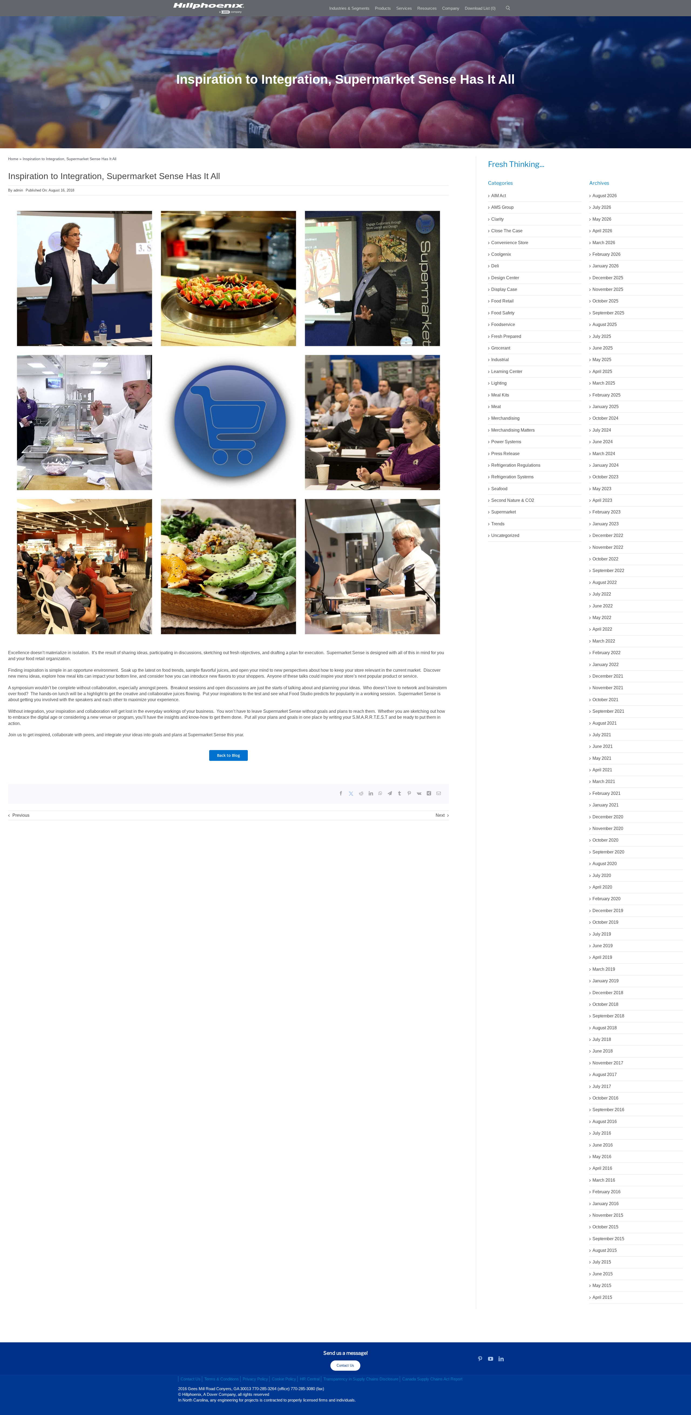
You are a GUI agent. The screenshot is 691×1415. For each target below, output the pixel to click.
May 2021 (601, 758)
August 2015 (604, 1250)
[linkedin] (501, 1358)
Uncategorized (505, 535)
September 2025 (608, 313)
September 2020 (608, 852)
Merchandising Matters (513, 430)
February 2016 (606, 1191)
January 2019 (605, 981)
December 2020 (607, 817)
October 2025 (605, 301)
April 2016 (602, 1168)
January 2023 (605, 524)
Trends (497, 524)
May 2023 (601, 488)
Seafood (499, 488)
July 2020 (601, 875)
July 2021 (601, 734)
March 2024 (603, 453)
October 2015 (605, 1227)
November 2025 (607, 289)
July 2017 (601, 1086)
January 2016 (605, 1203)
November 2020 (607, 828)
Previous (20, 815)
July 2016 (601, 1133)
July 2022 (601, 594)
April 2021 (602, 770)
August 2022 (604, 582)
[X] (351, 794)
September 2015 (608, 1238)
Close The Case (507, 230)
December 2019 (607, 910)
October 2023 (605, 477)
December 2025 (607, 277)
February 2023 (606, 512)
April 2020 (602, 887)
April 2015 (602, 1297)
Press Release (505, 453)
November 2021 (607, 687)
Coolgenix (501, 254)
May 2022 (601, 617)
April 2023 (602, 500)
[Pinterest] (409, 794)
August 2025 (604, 324)
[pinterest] (480, 1358)
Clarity (497, 219)
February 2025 (606, 395)
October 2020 (605, 840)
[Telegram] (390, 794)
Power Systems (506, 441)
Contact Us (345, 1365)
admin (18, 190)
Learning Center (506, 371)
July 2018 (601, 1039)
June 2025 (602, 348)
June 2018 (602, 1051)
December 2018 (607, 992)
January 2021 (605, 805)
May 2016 (601, 1156)
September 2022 (608, 570)
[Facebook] (341, 794)
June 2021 (602, 746)
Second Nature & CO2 (512, 500)
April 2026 (602, 230)
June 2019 (602, 945)
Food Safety (502, 313)
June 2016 (602, 1145)
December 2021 (607, 676)
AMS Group (502, 207)
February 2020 (606, 898)
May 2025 (601, 359)
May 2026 (601, 219)
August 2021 (604, 723)
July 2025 (601, 336)
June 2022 (602, 606)
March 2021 (603, 781)
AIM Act (498, 195)
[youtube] (490, 1358)
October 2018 (605, 1004)
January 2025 (605, 406)
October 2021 (605, 699)
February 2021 (606, 793)
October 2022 (605, 559)
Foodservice (503, 324)
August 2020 (604, 863)
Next (440, 815)
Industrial (500, 359)
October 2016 (605, 1098)
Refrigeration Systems (512, 477)
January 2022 (605, 664)
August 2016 (604, 1121)
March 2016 (603, 1180)
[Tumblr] (399, 794)
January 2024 (605, 465)
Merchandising (505, 418)
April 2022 (602, 629)
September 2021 (608, 711)
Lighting (499, 383)
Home (13, 159)
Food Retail (502, 301)
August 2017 (604, 1074)
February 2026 (606, 254)
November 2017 (607, 1063)
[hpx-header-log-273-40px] (208, 4)
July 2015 (601, 1262)
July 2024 (601, 430)
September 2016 (608, 1109)
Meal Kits (500, 395)
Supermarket (503, 512)
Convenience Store (509, 242)
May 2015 (601, 1285)
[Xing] (429, 794)
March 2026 (603, 242)
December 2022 (607, 535)
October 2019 (605, 922)
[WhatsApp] (380, 794)
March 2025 (603, 383)
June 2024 (602, 441)
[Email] (438, 794)
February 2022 (606, 652)
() (480, 8)
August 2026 (604, 195)
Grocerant (500, 348)
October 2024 (605, 418)
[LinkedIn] (371, 794)
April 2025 (602, 371)
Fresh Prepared (506, 336)
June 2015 (602, 1274)
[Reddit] (361, 794)
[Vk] (419, 794)
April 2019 (602, 957)
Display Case (504, 289)
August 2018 (604, 1028)
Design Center (505, 277)
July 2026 (601, 207)
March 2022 (603, 641)
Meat (496, 406)
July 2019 (601, 934)
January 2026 (605, 266)
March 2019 (603, 969)
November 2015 (607, 1215)
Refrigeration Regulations (515, 465)
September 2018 (608, 1016)
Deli (495, 266)
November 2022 (607, 547)
